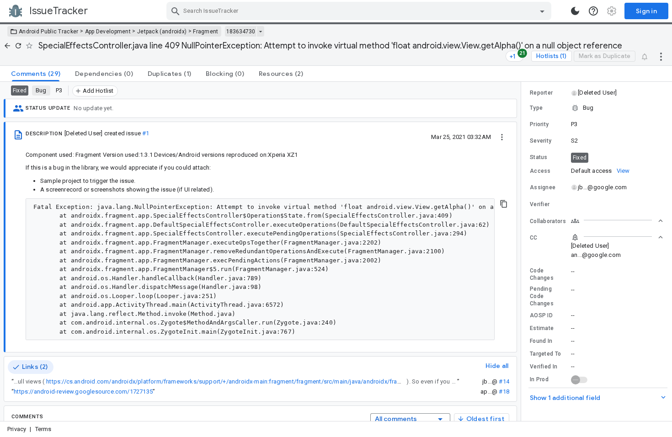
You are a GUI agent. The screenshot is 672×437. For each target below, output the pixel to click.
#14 (504, 381)
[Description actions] (502, 136)
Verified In (543, 366)
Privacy (16, 429)
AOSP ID (541, 315)
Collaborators (548, 221)
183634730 (240, 31)
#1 (145, 133)
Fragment (205, 31)
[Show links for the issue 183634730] (260, 32)
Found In (541, 341)
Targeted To (545, 354)
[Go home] (7, 45)
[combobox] (360, 10)
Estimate (542, 328)
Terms (43, 429)
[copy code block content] (503, 203)
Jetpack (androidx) (162, 31)
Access (540, 171)
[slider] (522, 251)
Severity (540, 141)
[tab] (36, 73)
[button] (597, 92)
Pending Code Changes (542, 296)
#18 (504, 391)
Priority (539, 124)
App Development (108, 31)
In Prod (539, 379)
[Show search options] (542, 10)
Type (536, 108)
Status (539, 157)
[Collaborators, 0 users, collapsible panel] (617, 221)
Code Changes (542, 274)
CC (534, 237)
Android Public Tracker (49, 31)
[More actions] (661, 56)
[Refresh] (18, 45)
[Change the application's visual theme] (575, 11)
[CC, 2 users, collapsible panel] (617, 237)
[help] (593, 11)
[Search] (175, 10)
